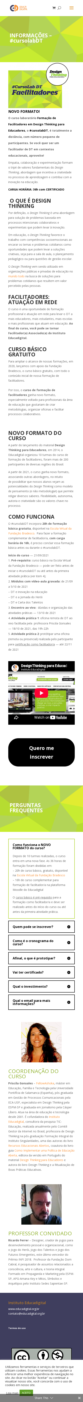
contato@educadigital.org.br (26, 1313)
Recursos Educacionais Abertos (28, 1146)
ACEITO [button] (26, 1393)
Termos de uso (17, 1328)
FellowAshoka (45, 1083)
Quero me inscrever (41, 752)
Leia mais (12, 1393)
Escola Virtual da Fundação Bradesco (41, 875)
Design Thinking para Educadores (42, 1160)
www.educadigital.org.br (23, 1309)
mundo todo (16, 276)
